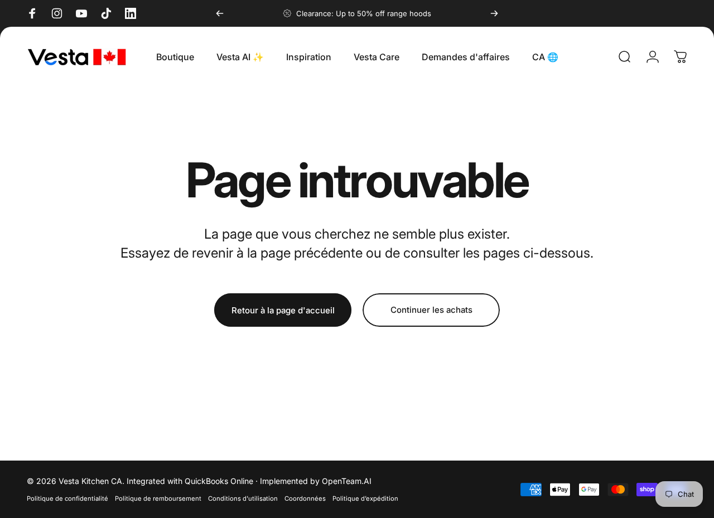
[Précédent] (220, 13)
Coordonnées (305, 498)
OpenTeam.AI (347, 481)
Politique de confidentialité (67, 498)
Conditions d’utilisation (243, 498)
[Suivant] (494, 13)
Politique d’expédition (365, 498)
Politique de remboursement (158, 498)
